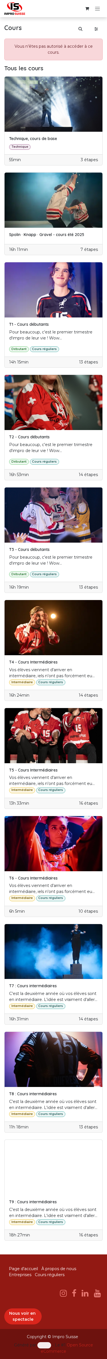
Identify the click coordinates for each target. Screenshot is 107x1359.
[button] (80, 29)
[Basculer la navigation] (97, 8)
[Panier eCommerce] (87, 8)
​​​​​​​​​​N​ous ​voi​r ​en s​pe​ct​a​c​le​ (23, 1316)
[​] (63, 1293)
